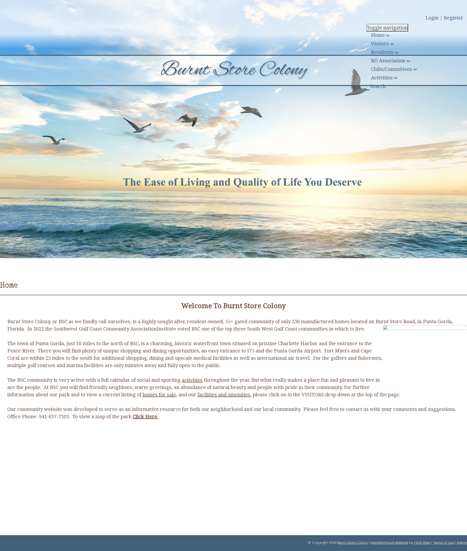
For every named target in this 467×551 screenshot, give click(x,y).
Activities (382, 77)
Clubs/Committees (391, 69)
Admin (462, 542)
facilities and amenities (224, 394)
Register (453, 17)
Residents (382, 52)
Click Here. (145, 416)
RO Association (388, 60)
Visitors (380, 43)
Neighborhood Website (389, 542)
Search (378, 86)
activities (192, 380)
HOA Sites (422, 542)
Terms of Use (443, 542)
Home (378, 35)
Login (432, 17)
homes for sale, (160, 394)
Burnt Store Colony (353, 542)
